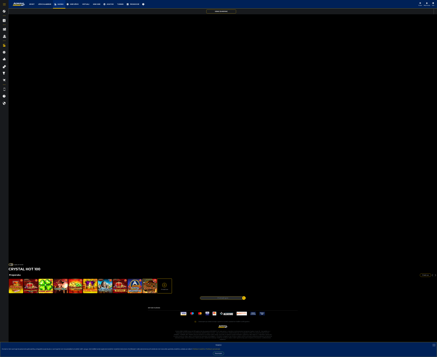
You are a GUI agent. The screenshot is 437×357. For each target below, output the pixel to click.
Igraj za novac (18, 264)
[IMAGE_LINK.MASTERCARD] (200, 312)
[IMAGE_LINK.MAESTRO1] (192, 312)
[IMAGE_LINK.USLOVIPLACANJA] (253, 312)
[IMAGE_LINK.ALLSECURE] (226, 312)
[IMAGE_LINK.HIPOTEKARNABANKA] (242, 312)
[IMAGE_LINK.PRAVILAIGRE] (262, 312)
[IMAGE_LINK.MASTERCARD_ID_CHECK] (214, 312)
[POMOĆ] (143, 4)
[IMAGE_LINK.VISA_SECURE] (207, 312)
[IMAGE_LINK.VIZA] (183, 312)
